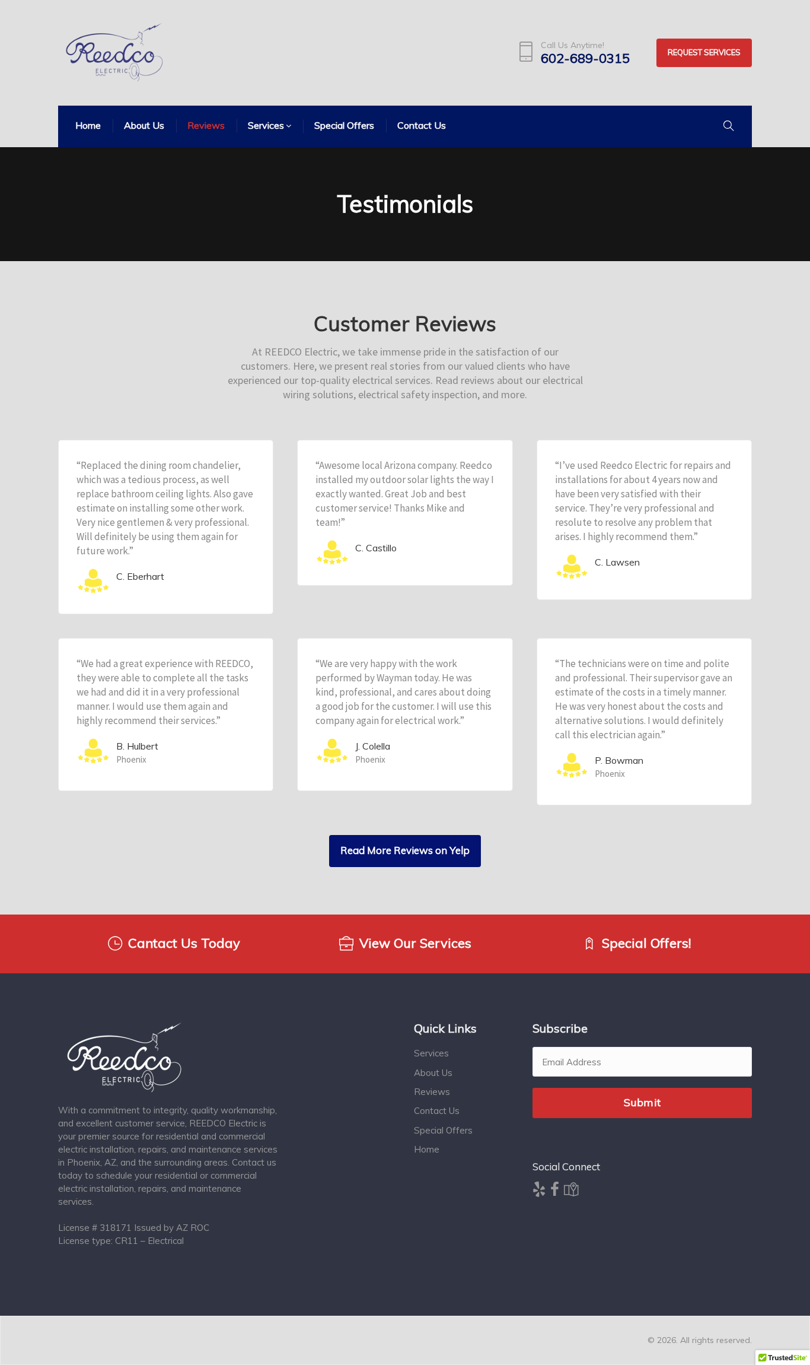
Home (426, 1149)
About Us (433, 1072)
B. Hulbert (137, 746)
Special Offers (443, 1130)
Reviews (432, 1091)
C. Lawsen (617, 562)
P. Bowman (619, 760)
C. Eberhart (140, 576)
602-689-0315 (585, 58)
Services (431, 1053)
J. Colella (372, 746)
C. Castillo (376, 548)
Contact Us (437, 1110)
